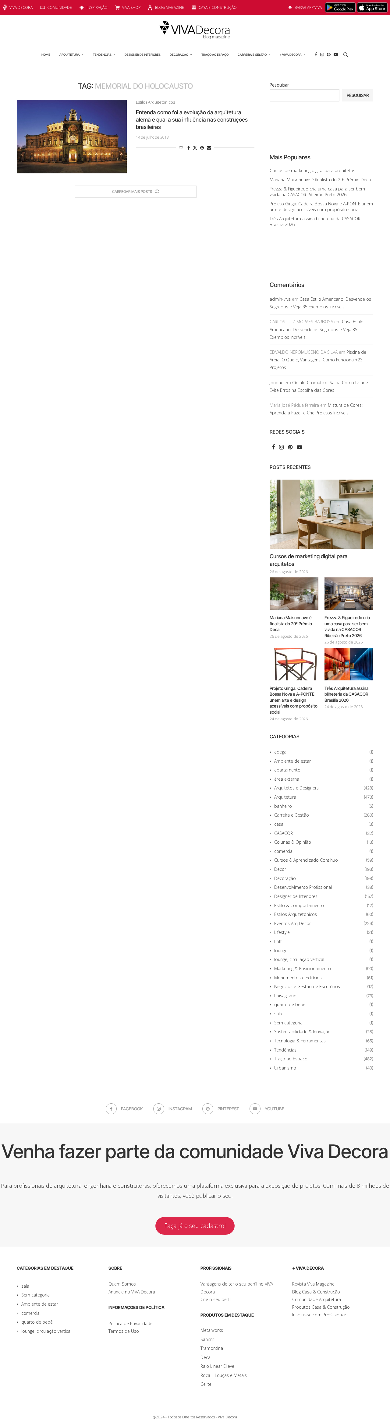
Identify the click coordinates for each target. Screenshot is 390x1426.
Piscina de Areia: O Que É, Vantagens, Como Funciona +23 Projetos (318, 359)
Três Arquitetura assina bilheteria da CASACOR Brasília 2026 (346, 694)
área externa (323, 779)
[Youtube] (336, 54)
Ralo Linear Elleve (217, 1366)
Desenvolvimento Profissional (323, 887)
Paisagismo (323, 996)
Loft (323, 941)
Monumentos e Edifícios (323, 978)
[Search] (345, 54)
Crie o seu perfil (215, 1299)
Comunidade (59, 7)
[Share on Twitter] (195, 148)
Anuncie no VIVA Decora (131, 1292)
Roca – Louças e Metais (223, 1375)
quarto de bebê (323, 1004)
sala (323, 1013)
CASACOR (323, 833)
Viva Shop (131, 7)
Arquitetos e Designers (323, 788)
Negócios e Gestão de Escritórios (323, 986)
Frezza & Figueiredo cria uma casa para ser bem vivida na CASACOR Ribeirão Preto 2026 (317, 192)
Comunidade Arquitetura (316, 1299)
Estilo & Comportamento (323, 905)
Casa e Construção (218, 7)
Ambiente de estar (323, 761)
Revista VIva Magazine (313, 1284)
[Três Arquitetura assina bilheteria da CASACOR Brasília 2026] (348, 664)
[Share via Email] (209, 148)
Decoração (179, 54)
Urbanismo (323, 1068)
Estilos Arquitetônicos (323, 914)
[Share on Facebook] (188, 148)
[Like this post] (181, 148)
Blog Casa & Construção (316, 1292)
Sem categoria (323, 1023)
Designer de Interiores (143, 54)
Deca (205, 1357)
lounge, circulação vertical (323, 959)
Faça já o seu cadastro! (195, 1226)
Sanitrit (207, 1339)
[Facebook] (316, 54)
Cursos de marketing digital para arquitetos (312, 170)
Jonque (276, 382)
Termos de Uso (123, 1331)
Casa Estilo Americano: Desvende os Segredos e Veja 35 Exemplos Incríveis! (316, 329)
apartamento (323, 770)
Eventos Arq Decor (323, 923)
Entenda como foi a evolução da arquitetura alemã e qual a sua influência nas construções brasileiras (192, 119)
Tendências (102, 54)
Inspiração (97, 7)
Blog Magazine (169, 7)
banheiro (323, 806)
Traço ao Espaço (215, 54)
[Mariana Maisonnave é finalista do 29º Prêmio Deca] (294, 593)
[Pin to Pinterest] (202, 148)
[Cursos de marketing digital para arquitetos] (321, 514)
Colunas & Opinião (323, 842)
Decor (323, 869)
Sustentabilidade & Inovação (323, 1031)
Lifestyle (323, 932)
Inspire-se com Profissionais (319, 1315)
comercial (323, 851)
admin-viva (280, 299)
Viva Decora (21, 7)
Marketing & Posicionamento (323, 968)
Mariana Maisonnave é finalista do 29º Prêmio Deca (320, 180)
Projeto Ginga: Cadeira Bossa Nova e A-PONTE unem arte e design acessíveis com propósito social (321, 207)
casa (323, 824)
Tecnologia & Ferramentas (323, 1041)
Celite (205, 1384)
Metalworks (211, 1330)
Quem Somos (122, 1284)
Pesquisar (279, 85)
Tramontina (211, 1348)
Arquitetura (69, 54)
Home (45, 54)
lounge (323, 950)
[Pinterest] (329, 54)
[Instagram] (322, 54)
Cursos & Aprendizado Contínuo (323, 860)
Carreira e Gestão (252, 54)
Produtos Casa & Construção (321, 1307)
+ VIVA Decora (291, 54)
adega (323, 752)
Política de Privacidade (130, 1323)
